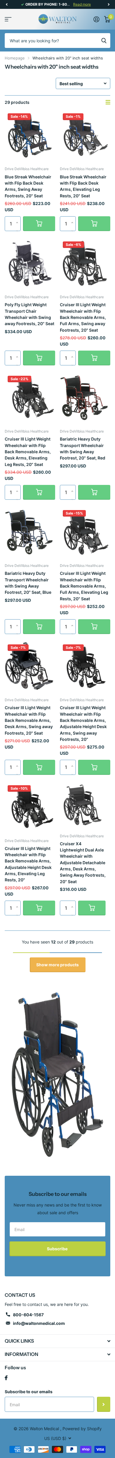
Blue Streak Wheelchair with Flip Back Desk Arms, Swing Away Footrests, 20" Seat (28, 186)
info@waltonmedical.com (39, 1323)
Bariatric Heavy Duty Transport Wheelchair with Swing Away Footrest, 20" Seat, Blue (28, 583)
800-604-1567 (28, 1314)
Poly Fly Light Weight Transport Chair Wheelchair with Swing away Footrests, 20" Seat (29, 314)
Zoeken (103, 40)
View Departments (8, 19)
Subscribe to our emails (28, 1391)
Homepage (15, 58)
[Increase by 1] (18, 218)
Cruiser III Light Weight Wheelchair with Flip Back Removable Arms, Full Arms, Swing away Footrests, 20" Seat (83, 317)
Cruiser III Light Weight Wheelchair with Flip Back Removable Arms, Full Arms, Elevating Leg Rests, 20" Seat (84, 586)
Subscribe (57, 1248)
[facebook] (6, 1377)
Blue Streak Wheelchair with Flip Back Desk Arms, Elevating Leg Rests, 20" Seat (83, 186)
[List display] (108, 102)
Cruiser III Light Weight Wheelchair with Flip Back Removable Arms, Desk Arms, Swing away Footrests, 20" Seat (29, 720)
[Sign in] (96, 19)
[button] (6, 4)
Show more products (57, 964)
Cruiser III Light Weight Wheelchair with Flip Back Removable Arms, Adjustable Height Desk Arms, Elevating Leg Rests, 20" (28, 864)
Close (57, 1341)
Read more (82, 4)
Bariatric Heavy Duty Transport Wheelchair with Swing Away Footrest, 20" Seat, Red (82, 448)
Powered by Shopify (82, 1428)
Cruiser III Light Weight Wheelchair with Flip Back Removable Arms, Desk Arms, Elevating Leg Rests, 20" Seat (28, 451)
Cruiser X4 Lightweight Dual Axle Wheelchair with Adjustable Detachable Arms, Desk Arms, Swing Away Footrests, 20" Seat (83, 862)
